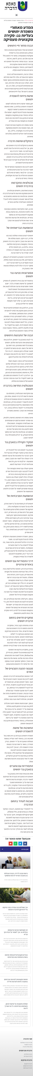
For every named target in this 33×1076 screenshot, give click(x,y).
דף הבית (30, 20)
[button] (16, 15)
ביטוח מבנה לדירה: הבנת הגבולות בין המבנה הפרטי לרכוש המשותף (16, 874)
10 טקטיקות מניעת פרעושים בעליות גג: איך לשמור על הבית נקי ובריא (16, 932)
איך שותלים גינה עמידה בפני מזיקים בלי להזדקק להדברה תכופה (15, 908)
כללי (26, 20)
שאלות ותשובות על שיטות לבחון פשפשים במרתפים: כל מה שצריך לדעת (16, 1006)
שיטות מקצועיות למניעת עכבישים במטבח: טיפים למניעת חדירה (16, 980)
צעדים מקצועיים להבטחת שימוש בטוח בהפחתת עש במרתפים (16, 956)
